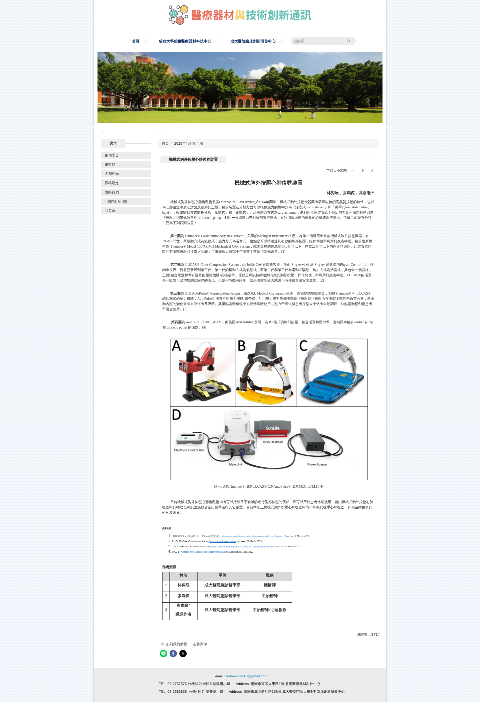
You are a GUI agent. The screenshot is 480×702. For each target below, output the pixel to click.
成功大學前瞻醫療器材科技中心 (185, 41)
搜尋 (348, 41)
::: (102, 133)
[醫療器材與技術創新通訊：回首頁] (240, 16)
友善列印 (200, 644)
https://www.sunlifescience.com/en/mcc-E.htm (205, 552)
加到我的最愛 (176, 644)
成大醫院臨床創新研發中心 (253, 41)
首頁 (136, 41)
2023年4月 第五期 (188, 143)
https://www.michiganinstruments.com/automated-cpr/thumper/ (253, 536)
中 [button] (362, 171)
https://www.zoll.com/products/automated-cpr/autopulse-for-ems (242, 546)
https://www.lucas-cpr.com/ (223, 541)
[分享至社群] (164, 654)
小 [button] (352, 171)
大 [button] (372, 171)
